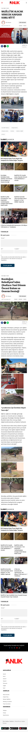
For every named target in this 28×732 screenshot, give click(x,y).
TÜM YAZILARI (22, 22)
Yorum (3, 238)
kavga (12, 131)
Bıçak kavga (15, 127)
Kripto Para (5, 697)
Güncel (20, 299)
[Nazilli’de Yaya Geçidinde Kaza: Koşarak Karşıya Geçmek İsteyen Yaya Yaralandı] (14, 585)
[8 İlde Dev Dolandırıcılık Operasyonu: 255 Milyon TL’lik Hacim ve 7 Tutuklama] (14, 215)
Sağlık (4, 685)
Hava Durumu (6, 694)
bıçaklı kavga (5, 131)
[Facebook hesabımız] (9, 648)
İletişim (4, 710)
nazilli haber (20, 131)
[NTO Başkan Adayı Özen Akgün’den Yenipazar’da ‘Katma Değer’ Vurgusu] (14, 149)
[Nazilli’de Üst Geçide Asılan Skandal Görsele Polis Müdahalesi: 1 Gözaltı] (20, 168)
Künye (4, 712)
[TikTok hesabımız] (19, 648)
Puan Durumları (7, 704)
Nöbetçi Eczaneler (7, 701)
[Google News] (24, 47)
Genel (20, 25)
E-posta (17, 248)
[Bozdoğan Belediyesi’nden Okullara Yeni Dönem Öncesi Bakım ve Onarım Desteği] (7, 168)
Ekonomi (5, 683)
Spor (4, 688)
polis (3, 134)
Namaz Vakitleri (6, 699)
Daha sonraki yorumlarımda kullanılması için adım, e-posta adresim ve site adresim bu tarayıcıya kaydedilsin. (14, 258)
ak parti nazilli (5, 127)
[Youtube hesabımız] (17, 648)
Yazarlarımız (6, 715)
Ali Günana (8, 22)
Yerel (25, 25)
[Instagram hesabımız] (14, 648)
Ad (2, 248)
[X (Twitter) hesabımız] (12, 648)
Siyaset (4, 681)
